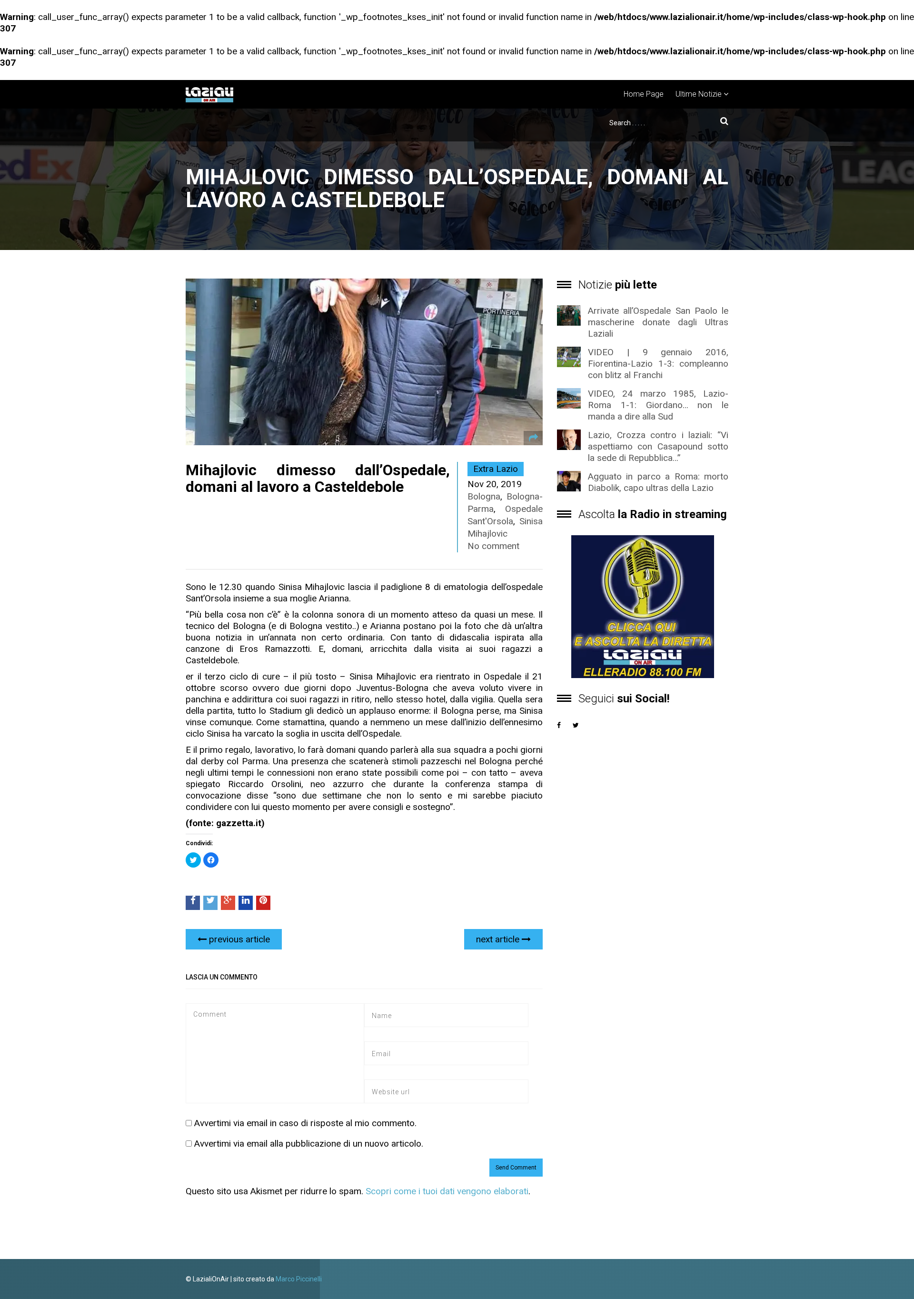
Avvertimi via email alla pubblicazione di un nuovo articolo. (308, 1143)
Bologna (483, 496)
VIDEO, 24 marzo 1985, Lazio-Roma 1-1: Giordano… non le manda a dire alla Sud (658, 405)
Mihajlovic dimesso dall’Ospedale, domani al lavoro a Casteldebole (318, 478)
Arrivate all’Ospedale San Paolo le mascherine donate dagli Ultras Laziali (658, 322)
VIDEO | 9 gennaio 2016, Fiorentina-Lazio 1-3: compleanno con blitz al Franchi (658, 363)
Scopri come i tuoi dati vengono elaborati (447, 1191)
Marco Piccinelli (299, 1279)
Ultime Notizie (699, 94)
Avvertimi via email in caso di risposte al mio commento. (305, 1123)
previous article (238, 939)
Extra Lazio (495, 468)
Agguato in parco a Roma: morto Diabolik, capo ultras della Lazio (658, 482)
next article (499, 939)
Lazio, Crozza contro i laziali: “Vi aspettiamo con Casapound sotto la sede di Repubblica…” (658, 446)
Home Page (644, 94)
